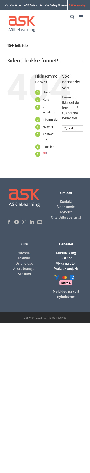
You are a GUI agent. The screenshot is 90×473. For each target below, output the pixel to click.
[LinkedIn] (32, 222)
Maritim (24, 258)
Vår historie (66, 207)
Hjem (46, 92)
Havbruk (24, 253)
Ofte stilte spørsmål (66, 217)
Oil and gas (24, 263)
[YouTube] (16, 222)
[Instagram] (24, 222)
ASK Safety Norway (55, 5)
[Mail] (39, 222)
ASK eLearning (77, 5)
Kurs (46, 99)
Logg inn (48, 146)
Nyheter (48, 127)
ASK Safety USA (33, 5)
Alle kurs (24, 274)
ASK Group (15, 5)
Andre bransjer (24, 269)
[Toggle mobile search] (72, 16)
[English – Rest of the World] (46, 154)
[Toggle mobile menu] (81, 16)
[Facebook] (9, 222)
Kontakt (66, 202)
